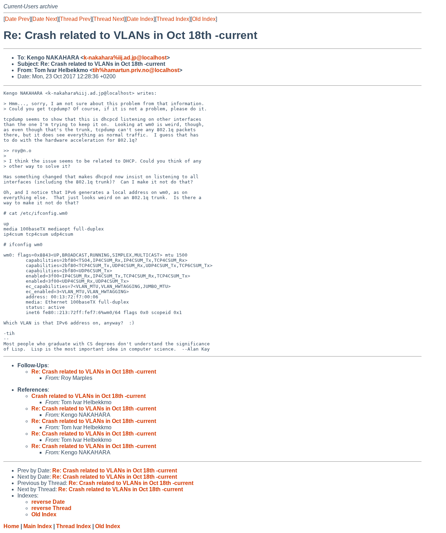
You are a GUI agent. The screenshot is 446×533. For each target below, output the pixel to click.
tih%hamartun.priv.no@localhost (136, 70)
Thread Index (172, 19)
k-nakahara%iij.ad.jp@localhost (125, 58)
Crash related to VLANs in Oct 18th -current (88, 396)
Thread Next (108, 19)
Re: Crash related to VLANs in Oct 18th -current (93, 372)
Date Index (140, 19)
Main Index (37, 526)
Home (11, 526)
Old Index (204, 19)
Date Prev (17, 19)
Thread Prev (75, 19)
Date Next (44, 19)
